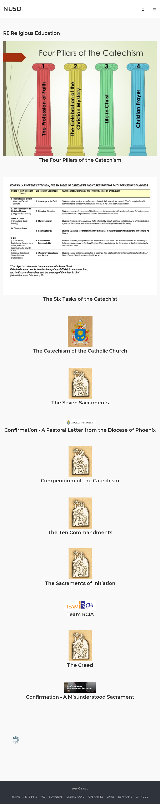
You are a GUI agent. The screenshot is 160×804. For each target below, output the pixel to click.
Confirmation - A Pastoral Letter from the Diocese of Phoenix (80, 430)
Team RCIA (80, 614)
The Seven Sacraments (80, 403)
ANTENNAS (30, 796)
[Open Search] (143, 10)
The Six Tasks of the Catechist (80, 299)
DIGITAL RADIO (75, 796)
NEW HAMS (125, 796)
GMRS (110, 796)
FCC (43, 796)
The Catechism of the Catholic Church (80, 351)
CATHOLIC (142, 796)
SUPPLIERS (56, 796)
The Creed (80, 665)
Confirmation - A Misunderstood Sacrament (80, 697)
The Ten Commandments (80, 532)
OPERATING (95, 796)
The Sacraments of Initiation (80, 583)
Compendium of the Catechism (80, 481)
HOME (16, 796)
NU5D (12, 8)
